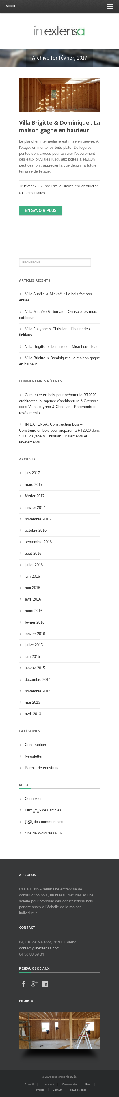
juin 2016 (32, 576)
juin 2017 (32, 473)
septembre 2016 (38, 542)
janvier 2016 (35, 634)
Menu (10, 6)
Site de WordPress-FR (43, 833)
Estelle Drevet (62, 186)
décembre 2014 (38, 679)
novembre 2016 (38, 519)
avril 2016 (33, 599)
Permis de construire (42, 768)
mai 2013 (32, 702)
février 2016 (34, 622)
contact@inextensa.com (39, 948)
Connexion (33, 798)
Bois (88, 1084)
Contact (57, 1089)
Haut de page (78, 1089)
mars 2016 (33, 611)
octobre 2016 (36, 530)
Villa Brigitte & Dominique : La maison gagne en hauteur (59, 126)
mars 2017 (33, 484)
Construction (89, 186)
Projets (40, 1089)
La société (48, 1084)
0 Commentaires (32, 193)
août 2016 (33, 553)
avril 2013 (33, 714)
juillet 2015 (34, 645)
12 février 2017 (31, 186)
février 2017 (34, 496)
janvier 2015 (35, 668)
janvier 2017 (35, 507)
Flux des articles (43, 810)
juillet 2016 (34, 565)
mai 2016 (32, 588)
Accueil (29, 1084)
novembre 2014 (38, 691)
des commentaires (45, 822)
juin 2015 (32, 656)
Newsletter (33, 756)
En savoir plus (41, 210)
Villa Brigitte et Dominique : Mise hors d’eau (61, 346)
